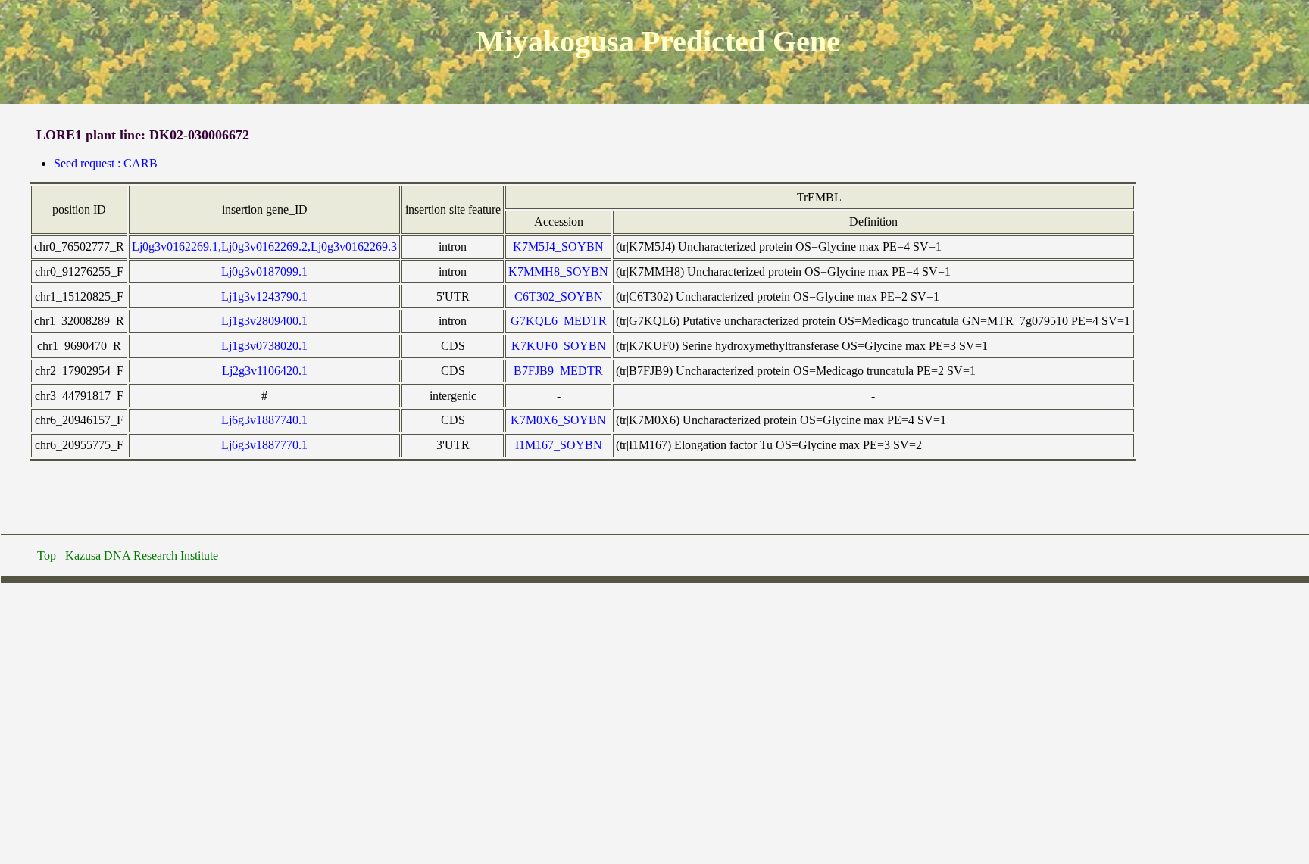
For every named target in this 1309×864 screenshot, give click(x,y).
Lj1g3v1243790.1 (264, 296)
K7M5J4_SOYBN (558, 246)
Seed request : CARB (106, 163)
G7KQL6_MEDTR (559, 320)
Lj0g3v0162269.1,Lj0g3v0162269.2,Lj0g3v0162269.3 (264, 246)
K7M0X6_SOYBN (558, 419)
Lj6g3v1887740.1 (264, 419)
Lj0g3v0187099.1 (264, 271)
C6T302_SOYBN (558, 296)
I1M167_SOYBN (558, 444)
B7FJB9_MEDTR (558, 370)
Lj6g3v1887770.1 (264, 444)
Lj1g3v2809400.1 (264, 320)
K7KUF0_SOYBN (558, 345)
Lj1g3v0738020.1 (264, 345)
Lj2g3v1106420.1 (265, 370)
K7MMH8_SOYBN (558, 271)
